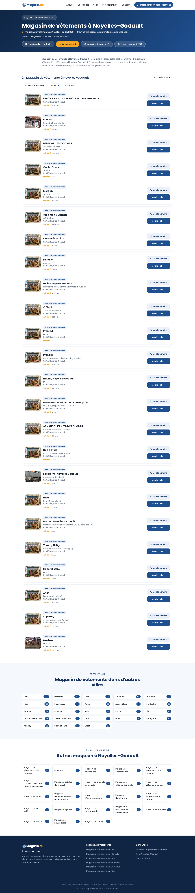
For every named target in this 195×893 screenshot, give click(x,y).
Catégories (83, 4)
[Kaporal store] (33, 571)
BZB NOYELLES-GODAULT (57, 143)
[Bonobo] (33, 122)
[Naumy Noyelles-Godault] (33, 381)
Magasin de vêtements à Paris (101, 849)
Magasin (35, 5)
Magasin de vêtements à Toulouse (103, 862)
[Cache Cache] (33, 170)
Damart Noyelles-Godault (59, 521)
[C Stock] (33, 310)
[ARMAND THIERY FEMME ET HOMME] (33, 429)
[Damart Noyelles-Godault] (33, 524)
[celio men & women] (33, 217)
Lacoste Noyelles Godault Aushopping (66, 402)
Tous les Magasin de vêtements (151, 849)
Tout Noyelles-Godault (39, 44)
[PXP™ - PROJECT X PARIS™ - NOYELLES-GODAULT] (33, 100)
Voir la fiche (158, 103)
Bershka (48, 640)
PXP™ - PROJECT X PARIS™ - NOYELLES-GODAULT (72, 98)
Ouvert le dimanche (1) (98, 44)
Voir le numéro (160, 96)
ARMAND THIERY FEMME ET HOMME (63, 426)
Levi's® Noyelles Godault (57, 283)
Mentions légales (68, 884)
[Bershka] (33, 643)
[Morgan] (33, 193)
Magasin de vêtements (41, 36)
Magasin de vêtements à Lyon (100, 858)
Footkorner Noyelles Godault (60, 473)
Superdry (48, 616)
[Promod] (33, 334)
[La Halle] (33, 262)
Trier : (154, 77)
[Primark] (33, 357)
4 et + (56, 85)
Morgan (48, 191)
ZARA (46, 592)
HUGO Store (50, 450)
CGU (79, 884)
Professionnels (110, 4)
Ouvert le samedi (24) (131, 44)
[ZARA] (33, 595)
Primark (48, 354)
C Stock (47, 307)
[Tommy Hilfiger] (33, 548)
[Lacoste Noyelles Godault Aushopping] (33, 405)
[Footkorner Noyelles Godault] (33, 476)
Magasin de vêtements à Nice (100, 871)
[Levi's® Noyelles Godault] (33, 286)
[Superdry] (33, 619)
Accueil (69, 4)
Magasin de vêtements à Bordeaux (103, 866)
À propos (122, 884)
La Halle (48, 259)
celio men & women (55, 214)
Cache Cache (51, 167)
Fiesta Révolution (53, 238)
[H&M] (33, 500)
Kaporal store (51, 569)
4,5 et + (70, 85)
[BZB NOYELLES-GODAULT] (33, 146)
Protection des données (106, 884)
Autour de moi (69, 44)
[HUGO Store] (33, 452)
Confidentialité (88, 884)
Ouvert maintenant (36, 85)
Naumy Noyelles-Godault (58, 378)
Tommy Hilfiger (52, 545)
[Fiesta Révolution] (33, 240)
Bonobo (48, 119)
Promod (48, 331)
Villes (95, 4)
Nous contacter (143, 858)
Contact (126, 4)
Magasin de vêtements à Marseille (102, 854)
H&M (46, 497)
